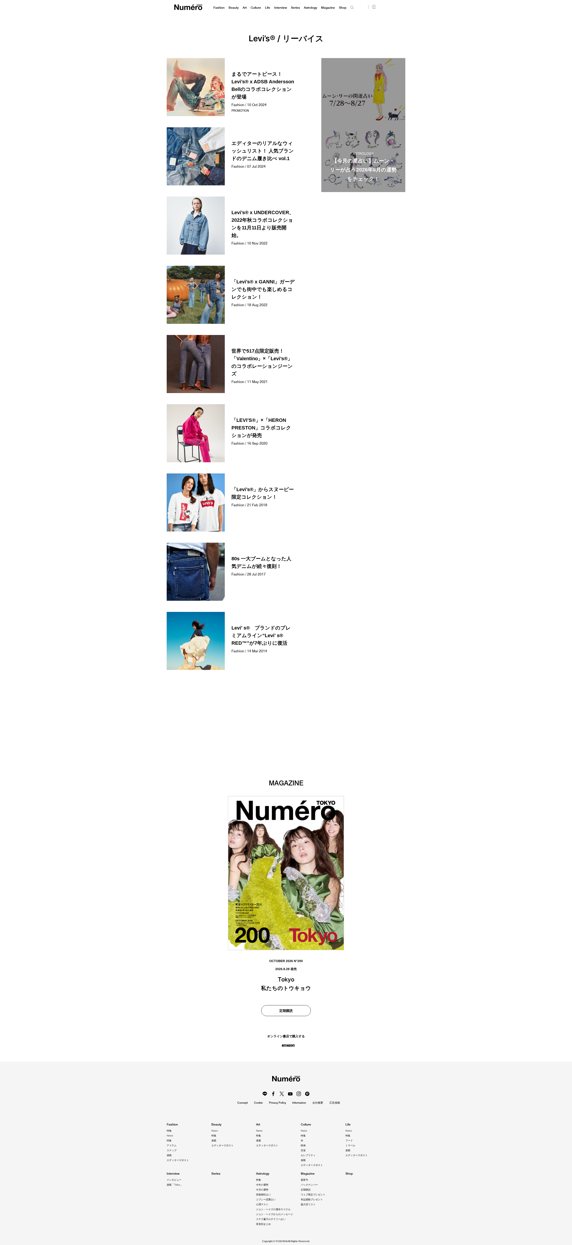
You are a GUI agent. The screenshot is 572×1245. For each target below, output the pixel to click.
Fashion (219, 8)
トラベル (350, 1145)
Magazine (328, 8)
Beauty (234, 8)
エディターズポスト (178, 1160)
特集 (169, 1130)
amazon (288, 1045)
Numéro (188, 7)
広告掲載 (334, 1102)
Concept (242, 1102)
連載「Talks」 (175, 1184)
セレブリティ (308, 1155)
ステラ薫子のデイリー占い (271, 1219)
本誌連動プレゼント (312, 1199)
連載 (169, 1155)
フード (349, 1140)
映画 (303, 1145)
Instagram (299, 1094)
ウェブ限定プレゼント (313, 1194)
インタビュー (174, 1179)
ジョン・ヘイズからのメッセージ (274, 1214)
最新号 (304, 1179)
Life (267, 8)
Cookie (258, 1102)
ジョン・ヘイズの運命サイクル (273, 1209)
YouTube (290, 1094)
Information (299, 1102)
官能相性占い (263, 1194)
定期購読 (286, 1011)
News (170, 1135)
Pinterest (307, 1094)
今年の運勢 (262, 1184)
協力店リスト (308, 1204)
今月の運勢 (262, 1189)
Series (295, 8)
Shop (342, 8)
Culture (256, 8)
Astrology (310, 8)
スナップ (172, 1150)
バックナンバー (309, 1184)
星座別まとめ (263, 1224)
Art (245, 8)
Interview (280, 8)
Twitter (282, 1094)
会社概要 (317, 1102)
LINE (265, 1094)
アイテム (172, 1145)
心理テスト (262, 1204)
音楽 (303, 1150)
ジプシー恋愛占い (266, 1199)
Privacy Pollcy (277, 1102)
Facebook (273, 1094)
